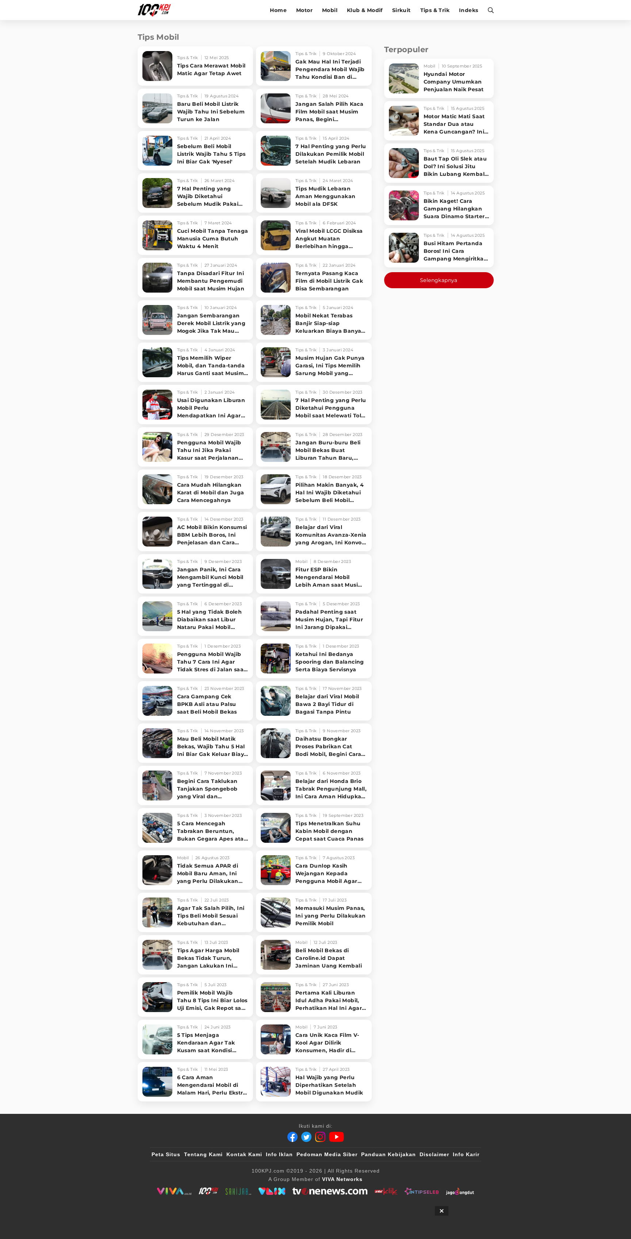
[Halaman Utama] (157, 10)
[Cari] (488, 10)
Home (278, 10)
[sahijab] (238, 1191)
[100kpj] (208, 1191)
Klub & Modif (365, 10)
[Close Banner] (441, 1211)
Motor (304, 10)
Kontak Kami (244, 1154)
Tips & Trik (435, 10)
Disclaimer (434, 1154)
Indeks (468, 10)
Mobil (329, 10)
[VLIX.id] (272, 1191)
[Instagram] (320, 1137)
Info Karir (466, 1154)
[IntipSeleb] (422, 1191)
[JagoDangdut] (460, 1191)
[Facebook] (292, 1137)
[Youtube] (336, 1137)
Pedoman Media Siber (327, 1154)
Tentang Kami (203, 1154)
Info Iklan (279, 1154)
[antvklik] (386, 1191)
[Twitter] (306, 1137)
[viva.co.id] (174, 1191)
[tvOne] (329, 1191)
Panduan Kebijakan (388, 1154)
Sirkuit (401, 10)
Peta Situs (166, 1154)
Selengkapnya (439, 280)
